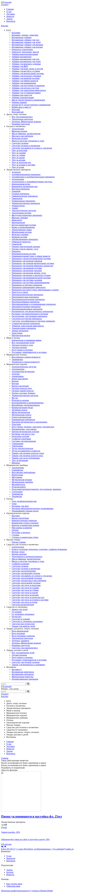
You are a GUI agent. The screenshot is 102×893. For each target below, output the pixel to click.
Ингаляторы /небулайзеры (23, 472)
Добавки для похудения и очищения (28, 85)
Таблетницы (17, 446)
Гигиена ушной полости (23, 391)
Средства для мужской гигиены (26, 583)
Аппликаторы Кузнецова (23, 371)
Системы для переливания (24, 441)
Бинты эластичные (20, 386)
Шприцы (16, 463)
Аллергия (16, 172)
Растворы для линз (20, 506)
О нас (9, 11)
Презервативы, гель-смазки (24, 429)
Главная (10, 9)
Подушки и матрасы (21, 532)
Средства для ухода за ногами (25, 595)
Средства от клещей (21, 619)
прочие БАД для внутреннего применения (31, 105)
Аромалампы (18, 376)
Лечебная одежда (19, 410)
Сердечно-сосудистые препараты (27, 318)
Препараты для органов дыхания (27, 270)
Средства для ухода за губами (25, 590)
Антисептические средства (24, 367)
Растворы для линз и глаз (23, 434)
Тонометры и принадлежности (26, 362)
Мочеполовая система (22, 232)
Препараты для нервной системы (27, 268)
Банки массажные (20, 379)
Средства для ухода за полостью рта (28, 597)
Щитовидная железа (21, 335)
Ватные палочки (19, 554)
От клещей (17, 612)
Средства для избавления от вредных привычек (33, 321)
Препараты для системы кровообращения (30, 282)
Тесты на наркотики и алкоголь (26, 451)
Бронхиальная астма (21, 184)
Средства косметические (23, 604)
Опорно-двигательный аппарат (26, 246)
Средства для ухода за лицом (25, 592)
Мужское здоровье (20, 234)
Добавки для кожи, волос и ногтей (27, 69)
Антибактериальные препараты (26, 174)
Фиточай (16, 109)
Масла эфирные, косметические (26, 133)
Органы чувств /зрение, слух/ (25, 249)
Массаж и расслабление (22, 136)
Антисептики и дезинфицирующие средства (32, 181)
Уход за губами (18, 155)
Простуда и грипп (20, 292)
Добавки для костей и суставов (26, 71)
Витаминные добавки (21, 37)
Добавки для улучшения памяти (26, 93)
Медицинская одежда (21, 415)
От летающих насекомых (23, 614)
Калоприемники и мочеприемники (28, 403)
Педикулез (16, 616)
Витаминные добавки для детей (26, 42)
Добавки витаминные (21, 57)
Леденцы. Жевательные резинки (26, 121)
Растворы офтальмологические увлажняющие (32, 508)
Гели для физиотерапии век (24, 501)
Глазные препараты (20, 194)
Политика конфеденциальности (15, 891)
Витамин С (17, 669)
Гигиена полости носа (22, 388)
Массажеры (17, 477)
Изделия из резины (20, 400)
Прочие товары (19, 542)
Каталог (4, 26)
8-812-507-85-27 (8, 849)
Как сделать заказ (14, 884)
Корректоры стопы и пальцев (25, 523)
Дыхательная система (21, 213)
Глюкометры (17, 470)
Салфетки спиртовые (21, 439)
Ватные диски (18, 552)
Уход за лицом (18, 157)
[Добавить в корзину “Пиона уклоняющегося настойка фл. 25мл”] (4, 827)
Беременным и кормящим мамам (26, 340)
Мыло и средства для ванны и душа (28, 141)
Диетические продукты (22, 119)
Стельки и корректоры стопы (25, 537)
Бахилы (15, 381)
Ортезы (15, 530)
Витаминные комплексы (23, 672)
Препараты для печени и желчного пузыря (31, 275)
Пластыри (16, 424)
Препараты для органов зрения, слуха (29, 273)
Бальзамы (16, 33)
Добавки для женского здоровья (26, 64)
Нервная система (19, 237)
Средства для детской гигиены (26, 662)
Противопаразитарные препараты (27, 309)
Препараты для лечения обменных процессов (32, 266)
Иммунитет (17, 220)
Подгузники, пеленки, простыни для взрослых (33, 427)
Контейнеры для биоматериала (26, 405)
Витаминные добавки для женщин (27, 45)
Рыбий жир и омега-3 (21, 107)
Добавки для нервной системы (26, 78)
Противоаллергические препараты (27, 294)
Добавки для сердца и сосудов (25, 88)
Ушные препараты (20, 330)
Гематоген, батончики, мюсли (25, 52)
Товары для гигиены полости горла (28, 453)
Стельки (15, 535)
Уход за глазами (19, 153)
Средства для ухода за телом (24, 602)
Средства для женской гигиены (26, 573)
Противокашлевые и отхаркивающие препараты (34, 304)
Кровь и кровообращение (23, 227)
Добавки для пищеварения (24, 83)
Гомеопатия (17, 198)
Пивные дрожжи (19, 102)
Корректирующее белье (22, 407)
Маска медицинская (21, 412)
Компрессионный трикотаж (24, 520)
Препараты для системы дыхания (27, 280)
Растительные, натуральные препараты (29, 316)
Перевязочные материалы (23, 419)
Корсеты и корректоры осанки (25, 525)
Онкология (17, 244)
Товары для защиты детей (23, 626)
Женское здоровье (20, 218)
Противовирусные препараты (25, 297)
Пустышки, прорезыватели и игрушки (29, 352)
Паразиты (16, 251)
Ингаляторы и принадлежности (26, 357)
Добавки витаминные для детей (26, 61)
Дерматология (18, 206)
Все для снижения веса (22, 117)
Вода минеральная (20, 631)
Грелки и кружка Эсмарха (23, 393)
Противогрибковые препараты (26, 302)
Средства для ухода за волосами (26, 585)
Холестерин (17, 333)
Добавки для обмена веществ (25, 81)
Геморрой (16, 191)
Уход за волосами (19, 150)
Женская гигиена (19, 131)
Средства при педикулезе (23, 624)
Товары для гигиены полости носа (27, 455)
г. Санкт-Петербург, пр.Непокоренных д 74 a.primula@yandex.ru (45, 849)
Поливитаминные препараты (25, 679)
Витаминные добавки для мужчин (27, 47)
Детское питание (19, 347)
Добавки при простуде (22, 95)
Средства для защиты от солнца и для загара (32, 148)
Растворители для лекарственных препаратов (32, 311)
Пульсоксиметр (19, 487)
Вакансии (10, 858)
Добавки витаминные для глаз (25, 59)
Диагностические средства (24, 210)
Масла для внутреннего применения (28, 100)
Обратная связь (13, 886)
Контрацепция (18, 222)
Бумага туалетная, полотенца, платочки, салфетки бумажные (39, 549)
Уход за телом (18, 167)
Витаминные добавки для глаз (25, 40)
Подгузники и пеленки (22, 350)
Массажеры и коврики (22, 528)
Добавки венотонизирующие (25, 54)
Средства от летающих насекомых (27, 621)
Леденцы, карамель (20, 640)
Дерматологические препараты (26, 203)
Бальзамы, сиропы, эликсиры (25, 35)
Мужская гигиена (20, 138)
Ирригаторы (17, 475)
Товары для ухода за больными (26, 458)
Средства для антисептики (24, 571)
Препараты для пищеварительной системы (31, 278)
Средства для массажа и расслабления (29, 580)
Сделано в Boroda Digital (41, 891)
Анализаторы (18, 467)
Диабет (15, 208)
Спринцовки (17, 443)
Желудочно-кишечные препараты (27, 215)
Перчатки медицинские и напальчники (29, 422)
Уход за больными (20, 460)
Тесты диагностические (22, 448)
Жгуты (15, 398)
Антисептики (18, 129)
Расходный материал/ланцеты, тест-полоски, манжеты (36, 489)
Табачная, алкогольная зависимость (28, 326)
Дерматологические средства (25, 395)
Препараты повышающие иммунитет (29, 287)
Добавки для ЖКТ (20, 66)
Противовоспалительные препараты (28, 299)
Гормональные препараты (23, 201)
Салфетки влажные (20, 564)
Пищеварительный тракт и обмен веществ (31, 256)
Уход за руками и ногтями (23, 165)
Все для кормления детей (23, 343)
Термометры (17, 359)
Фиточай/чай (18, 112)
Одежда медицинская (21, 417)
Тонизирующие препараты (24, 328)
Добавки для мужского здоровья (26, 76)
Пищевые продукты (21, 124)
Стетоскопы (17, 491)
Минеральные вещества (22, 677)
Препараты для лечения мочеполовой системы (33, 263)
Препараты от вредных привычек (27, 285)
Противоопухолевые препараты (26, 306)
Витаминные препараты (23, 674)
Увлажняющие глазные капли (25, 511)
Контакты (10, 21)
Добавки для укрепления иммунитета (29, 90)
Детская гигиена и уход (22, 345)
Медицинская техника (22, 479)
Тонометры (17, 496)
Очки (14, 504)
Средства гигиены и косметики (26, 145)
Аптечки (16, 374)
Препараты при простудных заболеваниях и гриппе (35, 290)
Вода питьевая (18, 633)
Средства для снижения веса (25, 648)
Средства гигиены (20, 143)
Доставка (10, 14)
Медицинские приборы (22, 482)
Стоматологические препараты (26, 323)
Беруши (15, 383)
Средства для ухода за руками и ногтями (30, 600)
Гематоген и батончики (22, 49)
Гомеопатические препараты (25, 196)
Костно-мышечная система (24, 225)
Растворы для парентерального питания (30, 314)
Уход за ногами (18, 160)
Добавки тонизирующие (23, 97)
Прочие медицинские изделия (25, 431)
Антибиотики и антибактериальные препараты (33, 177)
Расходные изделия (20, 436)
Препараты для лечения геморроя (27, 261)
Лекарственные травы (22, 230)
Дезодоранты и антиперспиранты (27, 556)
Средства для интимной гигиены (27, 578)
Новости (10, 16)
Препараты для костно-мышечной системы (31, 258)
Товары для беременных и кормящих (28, 665)
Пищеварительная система (24, 254)
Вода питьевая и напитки (23, 636)
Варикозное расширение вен (25, 186)
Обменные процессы (21, 242)
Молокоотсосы (18, 484)
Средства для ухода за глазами (25, 588)
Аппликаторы (18, 369)
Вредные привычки (21, 189)
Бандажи (16, 516)
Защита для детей (19, 609)
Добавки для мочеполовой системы (28, 73)
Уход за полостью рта (21, 162)
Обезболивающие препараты (25, 239)
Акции (9, 19)
